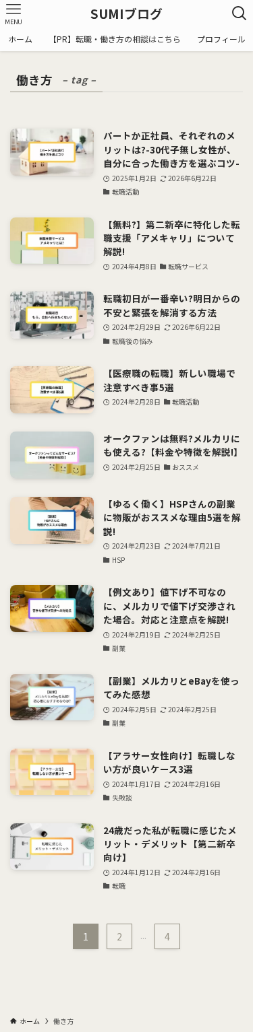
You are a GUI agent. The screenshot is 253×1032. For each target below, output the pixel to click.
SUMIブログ (126, 13)
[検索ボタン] (239, 13)
